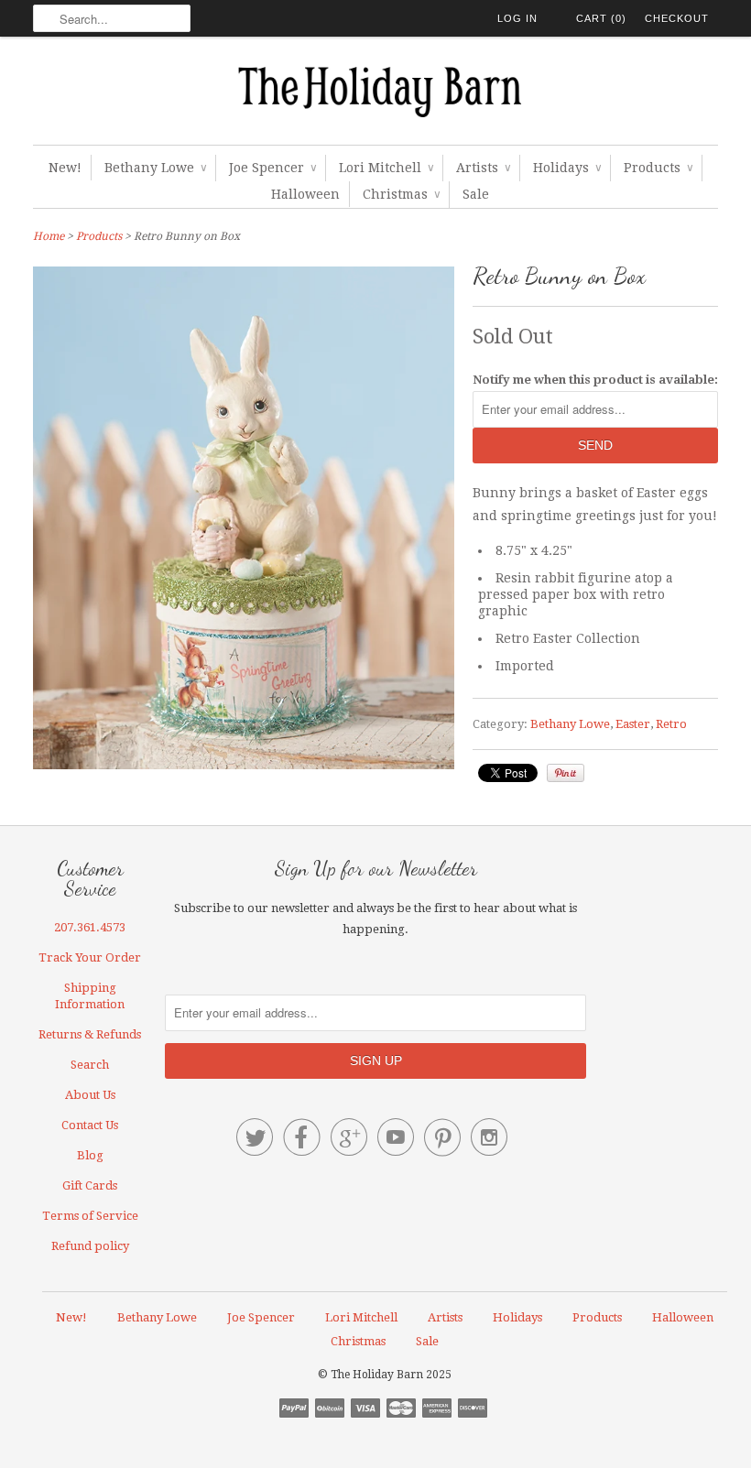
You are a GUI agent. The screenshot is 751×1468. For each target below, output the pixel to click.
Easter (632, 724)
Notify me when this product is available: (595, 379)
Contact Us (89, 1125)
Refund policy (90, 1246)
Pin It (565, 773)
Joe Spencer (272, 167)
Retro (671, 724)
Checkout (677, 18)
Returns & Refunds (89, 1034)
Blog (90, 1155)
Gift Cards (89, 1185)
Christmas (401, 194)
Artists (483, 167)
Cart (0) (601, 18)
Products (658, 167)
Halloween (305, 194)
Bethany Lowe (155, 167)
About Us (90, 1095)
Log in (517, 18)
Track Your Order (89, 957)
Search (90, 1064)
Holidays (567, 167)
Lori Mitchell (386, 167)
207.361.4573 (89, 927)
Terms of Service (90, 1216)
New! (65, 167)
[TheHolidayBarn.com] (375, 95)
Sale (476, 194)
